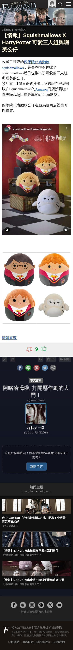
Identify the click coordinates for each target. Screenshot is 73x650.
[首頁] (19, 13)
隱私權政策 (43, 642)
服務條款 (28, 642)
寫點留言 (36, 466)
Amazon (41, 89)
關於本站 (13, 642)
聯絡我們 (59, 642)
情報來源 (9, 338)
